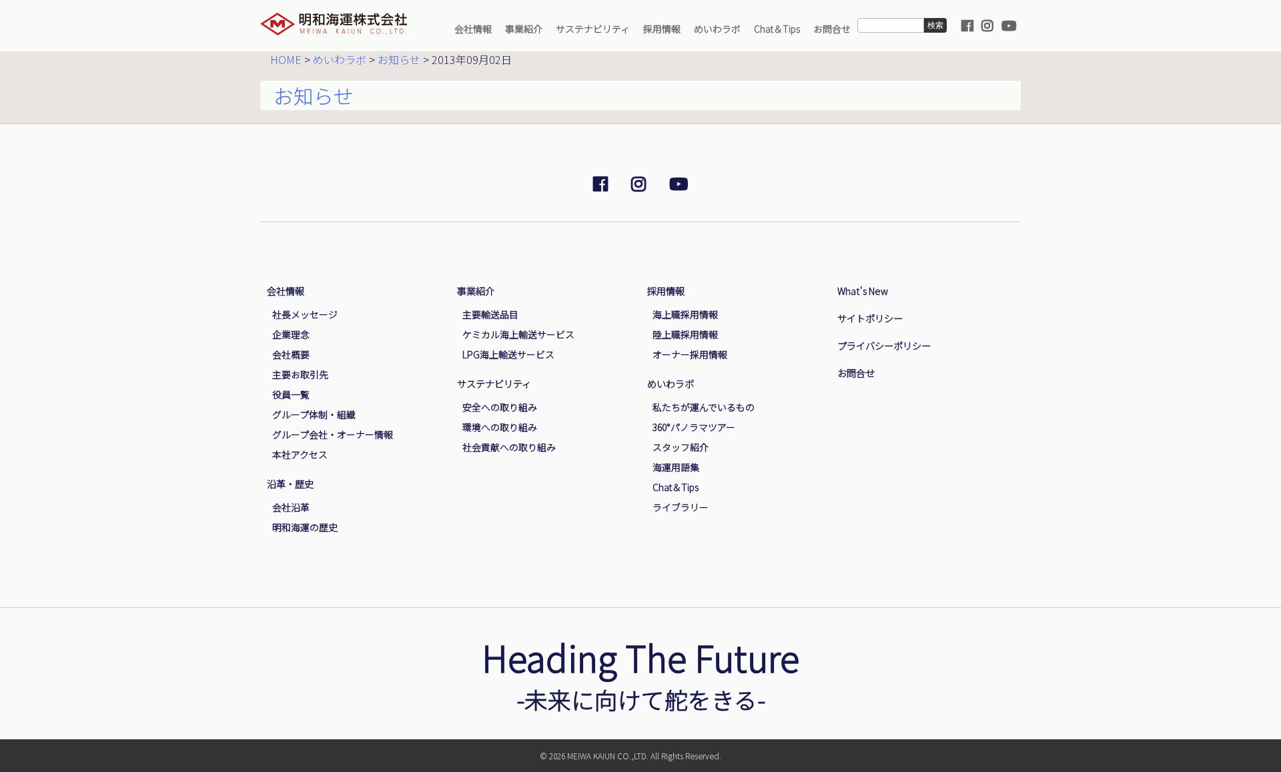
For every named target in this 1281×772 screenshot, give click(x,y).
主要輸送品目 (490, 314)
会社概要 (291, 354)
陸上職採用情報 (685, 334)
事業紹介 (523, 28)
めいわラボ (717, 28)
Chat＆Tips (777, 28)
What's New (862, 291)
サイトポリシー (870, 318)
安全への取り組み (499, 407)
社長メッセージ (305, 314)
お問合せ (832, 28)
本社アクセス (300, 454)
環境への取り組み (499, 427)
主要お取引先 (300, 374)
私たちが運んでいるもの (704, 407)
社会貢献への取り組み (509, 447)
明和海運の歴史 (305, 527)
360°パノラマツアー (694, 427)
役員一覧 (291, 394)
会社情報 (473, 28)
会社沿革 (291, 507)
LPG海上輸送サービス (508, 354)
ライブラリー (681, 507)
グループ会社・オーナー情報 (332, 434)
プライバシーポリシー (884, 345)
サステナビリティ (593, 28)
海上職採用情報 (685, 314)
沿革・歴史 (290, 483)
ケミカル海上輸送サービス (518, 334)
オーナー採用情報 (690, 354)
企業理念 (291, 334)
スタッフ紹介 (681, 447)
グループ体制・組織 (314, 414)
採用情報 (662, 28)
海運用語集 (676, 467)
